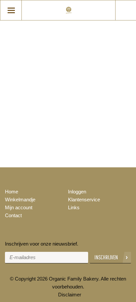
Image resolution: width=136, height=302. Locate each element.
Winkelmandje (20, 199)
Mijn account (18, 207)
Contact (13, 215)
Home (11, 191)
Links (74, 207)
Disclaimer (69, 294)
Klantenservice (84, 199)
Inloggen (77, 191)
